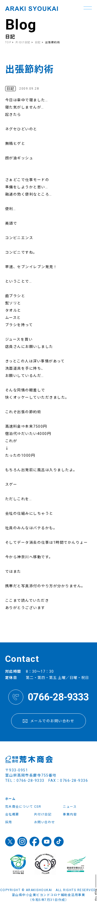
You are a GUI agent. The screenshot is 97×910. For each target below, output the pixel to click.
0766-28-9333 (58, 697)
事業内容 (70, 814)
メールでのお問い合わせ (52, 721)
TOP (8, 42)
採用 (8, 822)
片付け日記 (23, 42)
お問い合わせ (44, 822)
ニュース (70, 806)
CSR (37, 806)
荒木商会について (19, 806)
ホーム (10, 799)
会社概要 (12, 814)
